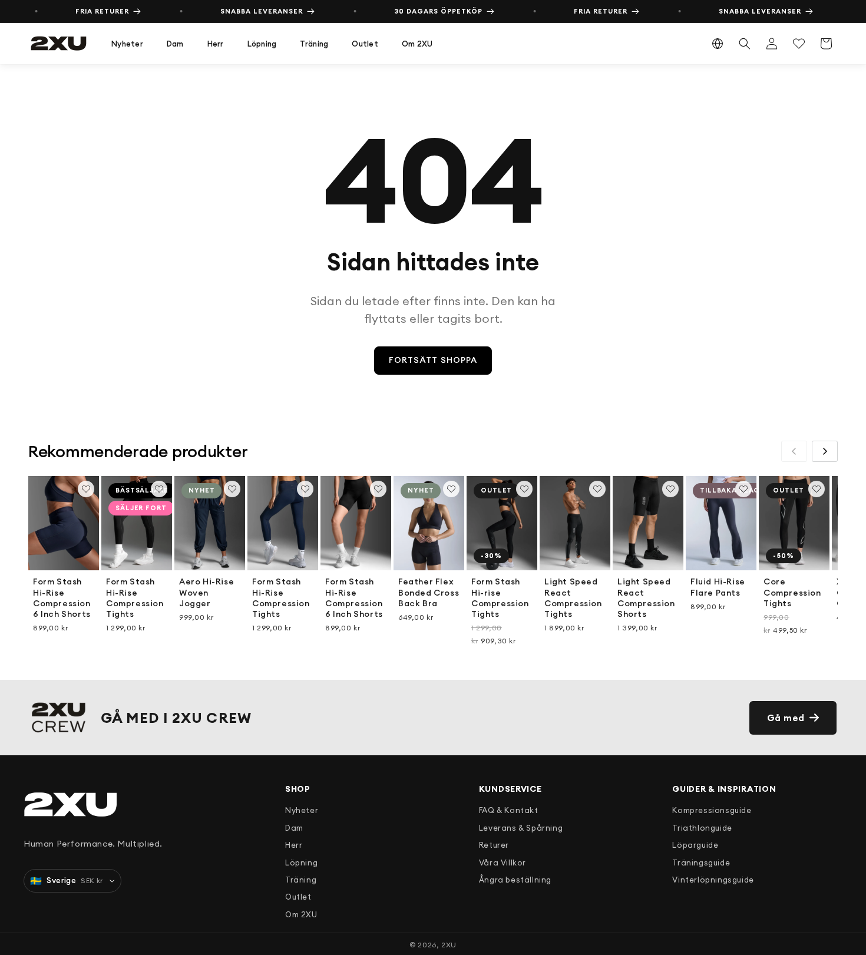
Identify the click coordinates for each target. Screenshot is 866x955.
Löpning (262, 43)
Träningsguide (701, 862)
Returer (494, 845)
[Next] (825, 451)
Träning (314, 43)
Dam (175, 43)
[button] (127, 44)
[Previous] (794, 451)
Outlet (365, 43)
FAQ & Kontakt (508, 810)
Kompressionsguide (711, 810)
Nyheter (127, 43)
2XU (449, 944)
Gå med (786, 717)
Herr (215, 43)
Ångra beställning (515, 879)
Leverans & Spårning (521, 827)
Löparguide (695, 845)
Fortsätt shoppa (433, 360)
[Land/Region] (718, 44)
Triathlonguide (702, 827)
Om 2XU (417, 43)
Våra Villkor (502, 862)
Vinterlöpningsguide (712, 879)
